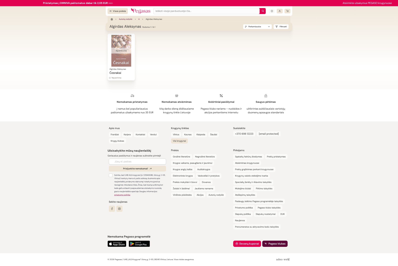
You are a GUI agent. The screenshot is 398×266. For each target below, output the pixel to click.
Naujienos (240, 220)
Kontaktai (140, 134)
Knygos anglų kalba (182, 169)
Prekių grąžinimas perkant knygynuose (254, 169)
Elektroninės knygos (183, 175)
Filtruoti (283, 26)
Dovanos (206, 182)
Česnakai (115, 73)
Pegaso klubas (276, 243)
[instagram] (119, 209)
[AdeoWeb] (283, 259)
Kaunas (188, 134)
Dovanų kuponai (249, 243)
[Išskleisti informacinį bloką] (272, 11)
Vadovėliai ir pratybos (209, 175)
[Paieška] (262, 11)
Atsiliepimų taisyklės (245, 194)
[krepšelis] (287, 11)
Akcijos (200, 194)
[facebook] (112, 209)
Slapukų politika (243, 214)
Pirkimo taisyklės (264, 188)
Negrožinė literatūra (205, 156)
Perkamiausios (254, 26)
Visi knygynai (179, 140)
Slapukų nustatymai (265, 214)
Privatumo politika (244, 207)
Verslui (153, 134)
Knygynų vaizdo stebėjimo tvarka (251, 175)
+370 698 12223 (244, 133)
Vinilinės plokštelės (182, 194)
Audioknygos (203, 169)
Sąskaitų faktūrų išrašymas (248, 156)
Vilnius (176, 134)
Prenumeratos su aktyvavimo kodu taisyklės (257, 226)
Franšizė (115, 134)
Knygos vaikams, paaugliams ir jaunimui (192, 163)
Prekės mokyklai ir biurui (185, 182)
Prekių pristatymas (276, 156)
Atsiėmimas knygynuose (247, 163)
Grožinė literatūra (181, 156)
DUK (282, 214)
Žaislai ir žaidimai (181, 188)
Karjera (127, 134)
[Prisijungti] (280, 11)
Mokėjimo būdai (243, 188)
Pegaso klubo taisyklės (269, 207)
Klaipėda (201, 134)
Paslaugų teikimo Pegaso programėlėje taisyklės (259, 201)
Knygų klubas (117, 140)
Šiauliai (213, 134)
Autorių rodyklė (125, 19)
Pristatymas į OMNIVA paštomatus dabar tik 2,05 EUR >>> (78, 3)
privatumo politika (122, 195)
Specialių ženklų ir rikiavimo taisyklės (253, 182)
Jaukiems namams (204, 188)
